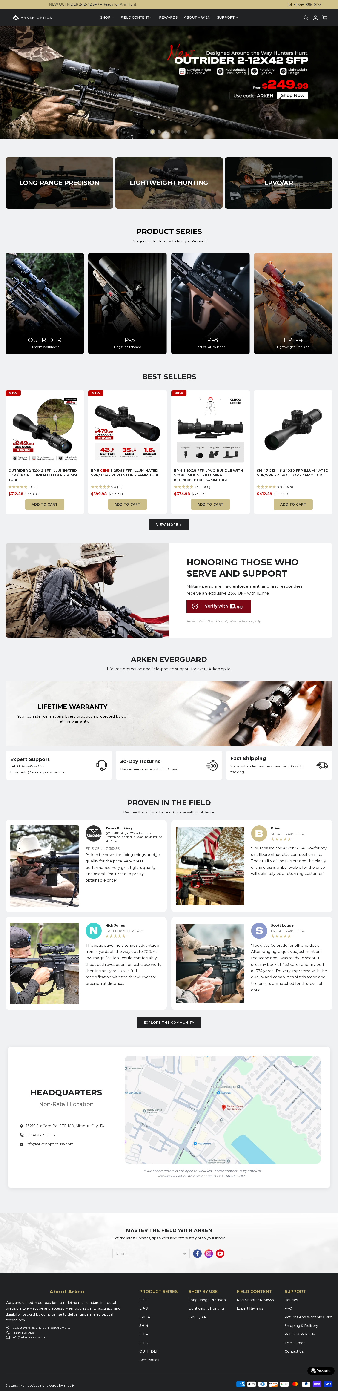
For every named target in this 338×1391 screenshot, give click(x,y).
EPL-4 (293, 340)
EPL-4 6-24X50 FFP (287, 931)
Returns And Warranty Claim (308, 1317)
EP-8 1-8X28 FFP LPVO (125, 931)
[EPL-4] (293, 303)
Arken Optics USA (30, 1385)
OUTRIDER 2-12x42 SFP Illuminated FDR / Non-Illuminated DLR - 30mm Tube (42, 475)
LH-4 (143, 1334)
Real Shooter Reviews (255, 1300)
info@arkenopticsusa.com (50, 1144)
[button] (306, 18)
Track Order (295, 1343)
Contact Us (294, 1351)
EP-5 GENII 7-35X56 (103, 849)
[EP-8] (210, 303)
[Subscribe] (184, 1253)
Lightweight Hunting (206, 1308)
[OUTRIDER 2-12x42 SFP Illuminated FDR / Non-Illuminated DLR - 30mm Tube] (44, 429)
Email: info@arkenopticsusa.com (37, 772)
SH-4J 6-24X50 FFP (287, 834)
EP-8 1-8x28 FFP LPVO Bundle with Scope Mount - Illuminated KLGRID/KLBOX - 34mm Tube (208, 475)
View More (167, 524)
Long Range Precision (207, 1300)
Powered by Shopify (59, 1385)
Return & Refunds (300, 1334)
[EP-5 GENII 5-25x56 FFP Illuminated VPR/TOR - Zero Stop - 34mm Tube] (127, 429)
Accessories (149, 1360)
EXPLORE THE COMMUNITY (169, 1022)
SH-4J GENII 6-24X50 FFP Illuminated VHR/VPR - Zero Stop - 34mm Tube (293, 472)
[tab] (152, 132)
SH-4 (143, 1326)
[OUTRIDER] (45, 303)
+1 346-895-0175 (40, 1135)
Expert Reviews (250, 1308)
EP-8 (210, 340)
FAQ (288, 1308)
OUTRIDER (45, 340)
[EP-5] (127, 303)
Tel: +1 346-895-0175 (304, 5)
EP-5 (127, 340)
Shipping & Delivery (301, 1326)
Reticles (291, 1300)
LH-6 (143, 1343)
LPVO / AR (197, 1317)
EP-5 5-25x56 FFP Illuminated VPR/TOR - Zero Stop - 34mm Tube (125, 472)
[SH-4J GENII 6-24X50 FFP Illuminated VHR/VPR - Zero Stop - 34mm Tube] (293, 429)
